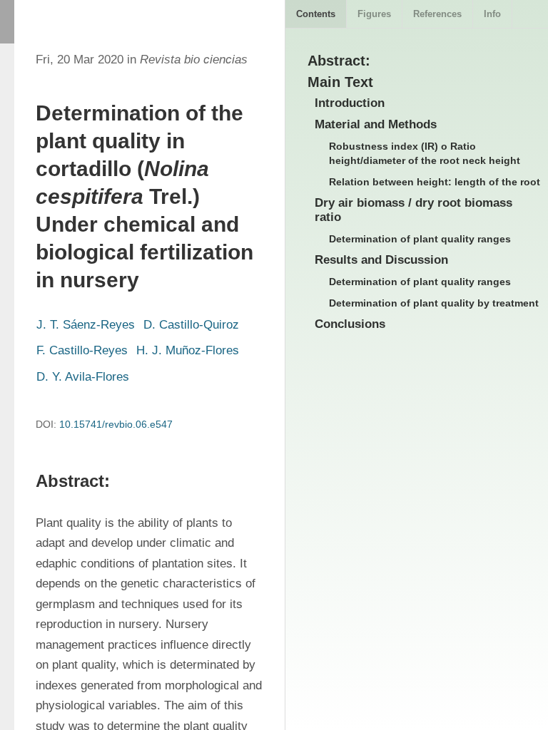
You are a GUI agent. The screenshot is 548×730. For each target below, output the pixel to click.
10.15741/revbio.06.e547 (116, 424)
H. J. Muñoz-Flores (187, 350)
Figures (374, 14)
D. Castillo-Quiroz (191, 324)
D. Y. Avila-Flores (82, 377)
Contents (315, 14)
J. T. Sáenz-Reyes (85, 324)
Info (492, 14)
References (437, 14)
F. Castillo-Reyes (82, 350)
